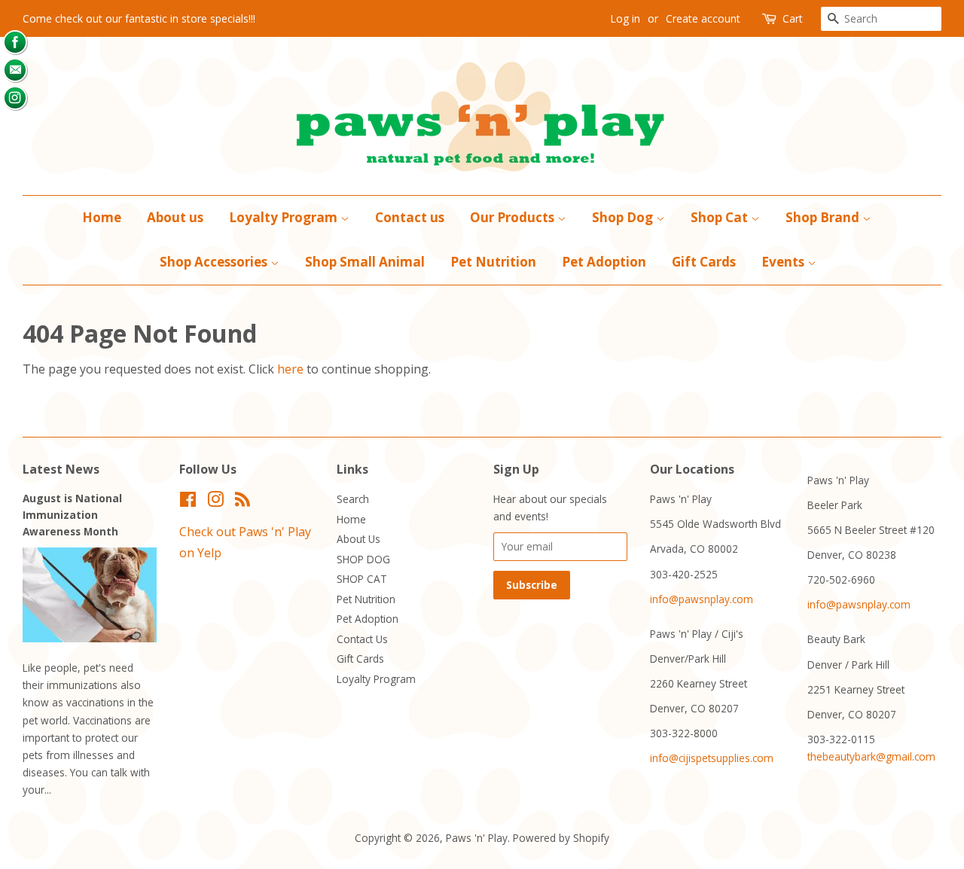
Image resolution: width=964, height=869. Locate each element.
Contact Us (362, 639)
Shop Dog (624, 217)
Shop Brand (824, 217)
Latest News (61, 469)
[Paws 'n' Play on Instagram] (215, 502)
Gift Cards (704, 261)
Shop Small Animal (365, 261)
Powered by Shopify (561, 838)
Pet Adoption (604, 261)
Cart (792, 18)
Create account (703, 18)
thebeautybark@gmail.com (871, 756)
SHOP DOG (363, 559)
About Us (358, 539)
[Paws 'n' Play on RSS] (242, 502)
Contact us (409, 217)
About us (175, 217)
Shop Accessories (215, 261)
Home (101, 217)
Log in (625, 18)
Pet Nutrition (493, 261)
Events (784, 261)
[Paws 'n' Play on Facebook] (188, 502)
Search (353, 499)
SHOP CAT (362, 579)
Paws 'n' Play (477, 838)
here (290, 369)
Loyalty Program (284, 217)
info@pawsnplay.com (701, 599)
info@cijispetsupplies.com (711, 758)
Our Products (513, 217)
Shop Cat (721, 217)
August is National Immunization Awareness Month (72, 514)
